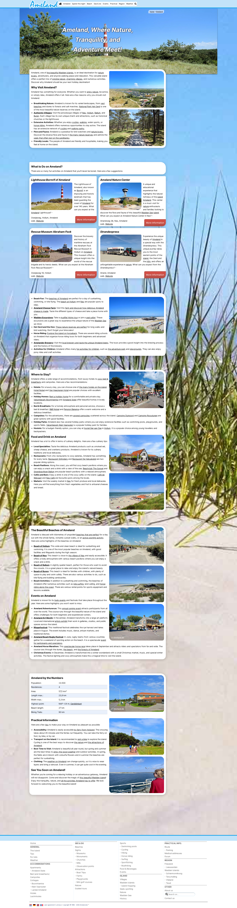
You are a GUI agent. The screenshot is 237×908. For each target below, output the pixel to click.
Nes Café (50, 478)
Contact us (170, 898)
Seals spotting (126, 889)
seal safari (90, 317)
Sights (78, 850)
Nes (84, 113)
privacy (59, 905)
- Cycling (124, 849)
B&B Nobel (54, 409)
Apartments (35, 867)
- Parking (169, 850)
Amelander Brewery (43, 343)
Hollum (90, 113)
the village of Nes (76, 555)
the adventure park (116, 349)
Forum (167, 856)
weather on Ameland (56, 761)
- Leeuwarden (171, 867)
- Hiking (123, 853)
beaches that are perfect (87, 534)
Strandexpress (109, 231)
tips (47, 725)
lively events (60, 600)
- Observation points (84, 866)
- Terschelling (171, 877)
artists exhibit (61, 621)
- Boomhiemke (37, 883)
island (160, 197)
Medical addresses (173, 853)
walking (83, 122)
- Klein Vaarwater (38, 887)
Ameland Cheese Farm (45, 308)
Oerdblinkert (76, 704)
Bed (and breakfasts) (40, 874)
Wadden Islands (127, 882)
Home (33, 843)
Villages (123, 879)
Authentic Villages (43, 113)
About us (169, 890)
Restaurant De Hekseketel (84, 459)
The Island (35, 850)
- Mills (78, 863)
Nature (78, 885)
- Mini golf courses (83, 882)
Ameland (66, 4)
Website (40, 221)
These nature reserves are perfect (71, 327)
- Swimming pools (128, 846)
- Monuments (81, 856)
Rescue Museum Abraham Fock (51, 231)
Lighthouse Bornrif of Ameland (50, 179)
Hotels (33, 893)
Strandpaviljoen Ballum (44, 471)
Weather (129, 4)
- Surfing (124, 859)
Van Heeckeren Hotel (59, 390)
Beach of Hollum (42, 546)
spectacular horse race (74, 646)
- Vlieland (169, 880)
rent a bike (82, 739)
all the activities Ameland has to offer (78, 781)
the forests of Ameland (88, 649)
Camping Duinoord (125, 415)
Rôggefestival (40, 627)
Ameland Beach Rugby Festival (48, 637)
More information (86, 219)
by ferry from (84, 730)
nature (146, 206)
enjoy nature (92, 92)
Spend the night (78, 4)
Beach (89, 4)
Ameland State (69, 400)
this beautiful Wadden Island (93, 777)
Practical (113, 4)
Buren (36, 116)
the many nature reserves (81, 135)
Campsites (35, 877)
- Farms (78, 876)
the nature (79, 742)
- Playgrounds (81, 879)
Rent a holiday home (58, 396)
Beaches (79, 847)
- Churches (80, 860)
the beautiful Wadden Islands (60, 72)
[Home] (60, 4)
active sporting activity (93, 538)
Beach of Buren (41, 571)
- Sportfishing (126, 862)
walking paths (77, 128)
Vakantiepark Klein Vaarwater (59, 425)
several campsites (81, 415)
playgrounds (135, 349)
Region (122, 4)
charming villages (74, 79)
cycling (75, 122)
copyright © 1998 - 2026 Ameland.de (75, 905)
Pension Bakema (71, 409)
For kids (33, 857)
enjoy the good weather (64, 752)
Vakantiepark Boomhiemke (46, 400)
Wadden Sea (147, 212)
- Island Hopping (127, 886)
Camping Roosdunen (147, 415)
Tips (32, 854)
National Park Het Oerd (89, 106)
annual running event (71, 608)
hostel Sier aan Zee (92, 428)
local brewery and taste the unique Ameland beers (85, 343)
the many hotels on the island (93, 387)
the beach (68, 649)
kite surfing (79, 584)
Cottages (34, 880)
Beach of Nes (40, 555)
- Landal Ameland (38, 890)
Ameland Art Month (43, 618)
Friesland (169, 864)
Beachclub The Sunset (93, 468)
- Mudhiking (125, 865)
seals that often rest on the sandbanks (51, 138)
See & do (97, 4)
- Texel (168, 883)
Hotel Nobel (39, 390)
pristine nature (58, 79)
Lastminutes (35, 896)
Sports (123, 843)
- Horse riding (126, 856)
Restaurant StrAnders (58, 459)
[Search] (135, 4)
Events (105, 4)
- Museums (80, 853)
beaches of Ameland (58, 298)
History (123, 898)
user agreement (49, 905)
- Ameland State (37, 871)
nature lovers (97, 132)
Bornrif (80, 190)
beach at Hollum (68, 301)
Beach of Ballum (41, 565)
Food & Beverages (128, 869)
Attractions (80, 869)
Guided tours (81, 888)
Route (167, 847)
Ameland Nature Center (115, 179)
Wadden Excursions (43, 317)
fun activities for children (88, 349)
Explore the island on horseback (62, 333)
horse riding (39, 125)
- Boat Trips (80, 872)
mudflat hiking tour (69, 317)
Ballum (97, 113)
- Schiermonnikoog (173, 873)
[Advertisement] (187, 117)
